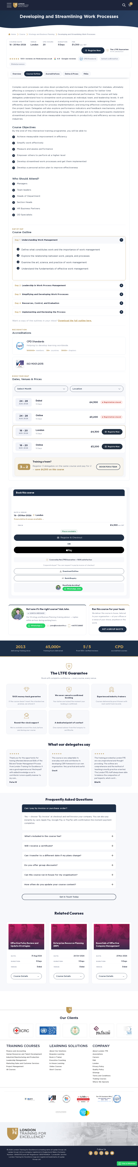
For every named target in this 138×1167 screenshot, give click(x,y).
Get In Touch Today (69, 897)
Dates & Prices (71, 74)
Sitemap (96, 1073)
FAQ (94, 1060)
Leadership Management (16, 1060)
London (96, 1063)
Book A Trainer (55, 1057)
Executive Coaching (57, 1060)
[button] (69, 402)
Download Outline (70, 571)
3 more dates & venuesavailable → (29, 519)
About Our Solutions (57, 1051)
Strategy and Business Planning (41, 34)
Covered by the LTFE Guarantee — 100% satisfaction (70, 560)
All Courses (10, 1069)
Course (22, 34)
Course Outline (33, 74)
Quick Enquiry (70, 578)
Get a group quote (112, 629)
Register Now (94, 50)
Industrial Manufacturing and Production (22, 1057)
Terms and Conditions (102, 1076)
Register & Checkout (71, 538)
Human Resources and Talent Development (24, 1054)
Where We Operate (101, 1082)
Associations (98, 1054)
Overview (17, 74)
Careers (96, 1057)
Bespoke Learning (56, 1054)
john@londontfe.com (58, 626)
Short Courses (55, 1069)
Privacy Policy (98, 1066)
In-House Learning (56, 1063)
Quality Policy (98, 1069)
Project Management (15, 1066)
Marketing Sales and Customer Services (22, 1063)
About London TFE (100, 1051)
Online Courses (55, 1066)
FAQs (86, 74)
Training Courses (99, 1079)
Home (13, 34)
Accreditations (53, 74)
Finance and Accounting (16, 1051)
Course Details (26, 976)
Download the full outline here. (75, 320)
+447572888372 (77, 626)
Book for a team (108, 467)
